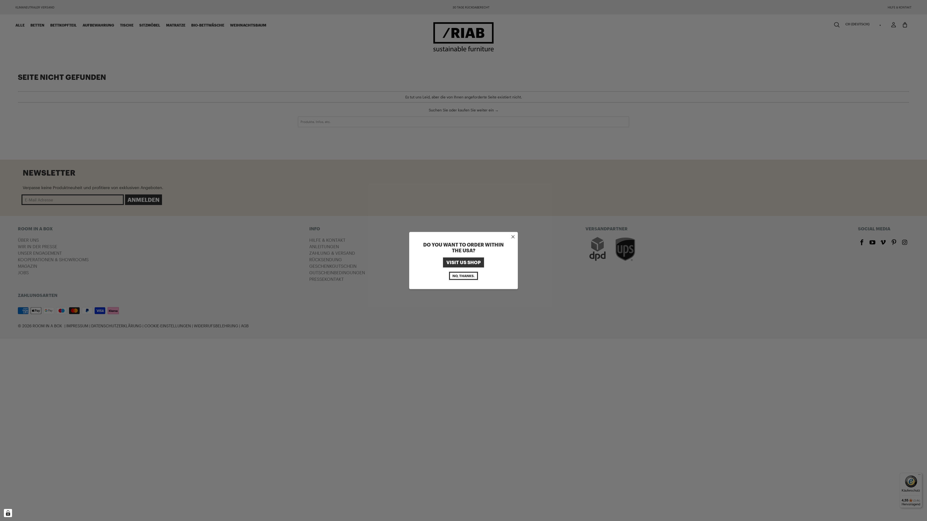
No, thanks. (463, 276)
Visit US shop (463, 262)
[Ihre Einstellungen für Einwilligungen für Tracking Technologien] (8, 513)
